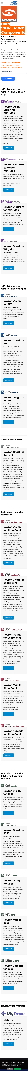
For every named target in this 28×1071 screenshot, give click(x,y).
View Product (8, 147)
